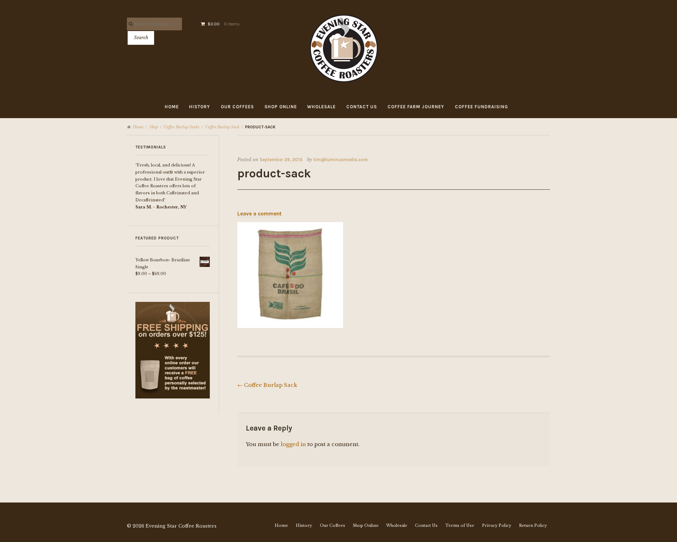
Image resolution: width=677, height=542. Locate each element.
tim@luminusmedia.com (340, 159)
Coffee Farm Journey (416, 106)
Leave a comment (259, 214)
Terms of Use (459, 525)
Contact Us (361, 106)
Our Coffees (237, 106)
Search (141, 37)
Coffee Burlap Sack (222, 126)
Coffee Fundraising (481, 106)
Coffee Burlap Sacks (181, 126)
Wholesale (321, 106)
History (199, 106)
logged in (293, 444)
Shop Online (280, 106)
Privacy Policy (496, 525)
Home (172, 106)
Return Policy (533, 525)
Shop (153, 126)
